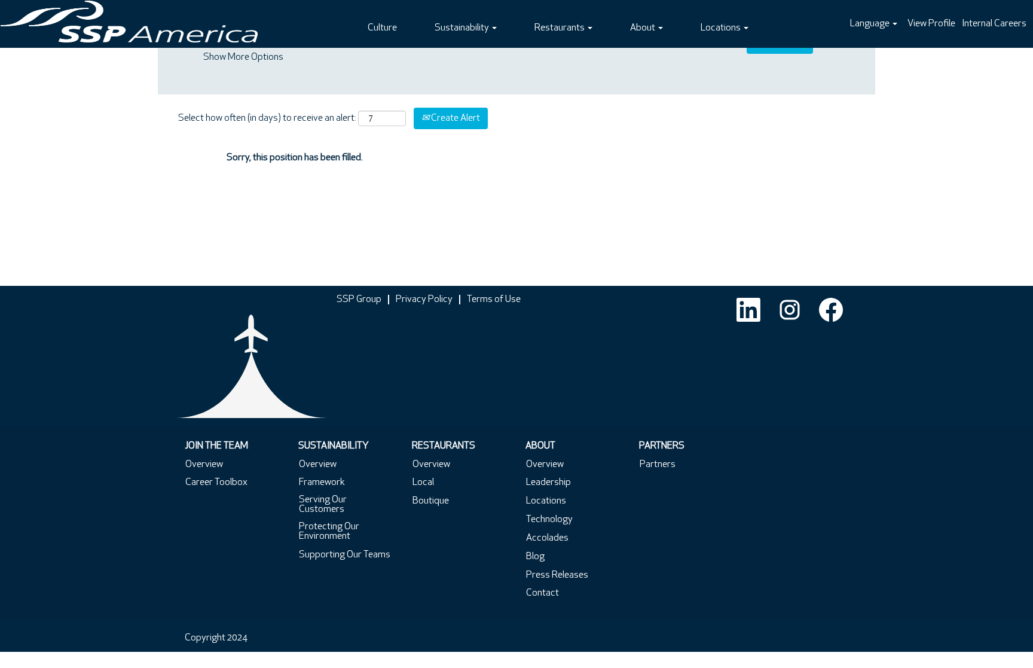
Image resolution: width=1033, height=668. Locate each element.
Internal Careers (994, 24)
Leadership (548, 482)
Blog (535, 557)
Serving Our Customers (323, 504)
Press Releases (557, 575)
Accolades (547, 538)
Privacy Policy (424, 299)
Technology (549, 519)
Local (423, 482)
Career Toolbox (216, 482)
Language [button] (870, 24)
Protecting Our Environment (329, 531)
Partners (658, 464)
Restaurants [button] (560, 28)
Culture (382, 28)
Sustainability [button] (463, 28)
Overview (204, 464)
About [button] (643, 28)
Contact (542, 593)
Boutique (430, 501)
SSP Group (359, 299)
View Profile (931, 24)
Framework (322, 482)
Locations (546, 501)
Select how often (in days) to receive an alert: (267, 118)
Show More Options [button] (243, 57)
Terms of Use (494, 299)
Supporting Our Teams (344, 555)
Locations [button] (721, 28)
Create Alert (454, 118)
